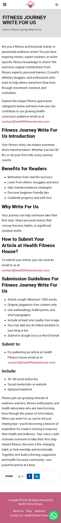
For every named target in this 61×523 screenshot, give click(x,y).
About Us (18, 511)
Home (6, 29)
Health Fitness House (30, 503)
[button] (53, 516)
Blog (29, 511)
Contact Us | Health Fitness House (29, 515)
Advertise (40, 511)
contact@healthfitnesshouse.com (25, 121)
